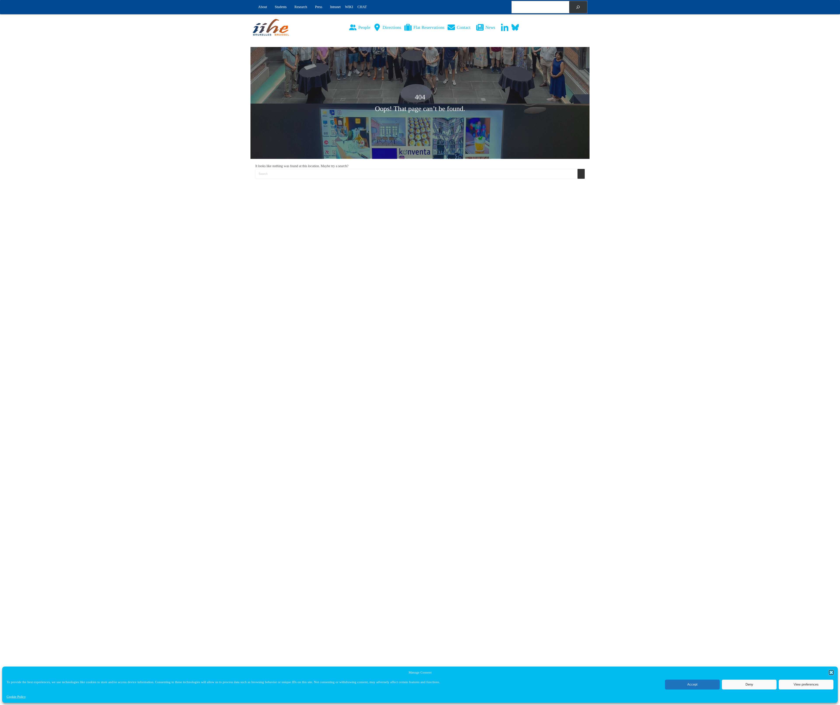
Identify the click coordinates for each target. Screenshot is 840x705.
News (490, 27)
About (262, 7)
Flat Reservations (428, 27)
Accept (692, 684)
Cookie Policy (16, 696)
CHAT (362, 7)
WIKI (349, 7)
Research (300, 7)
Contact (464, 27)
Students (281, 7)
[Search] (578, 7)
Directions (392, 27)
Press (318, 7)
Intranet (335, 7)
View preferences (806, 684)
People (364, 27)
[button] (831, 672)
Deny (749, 684)
